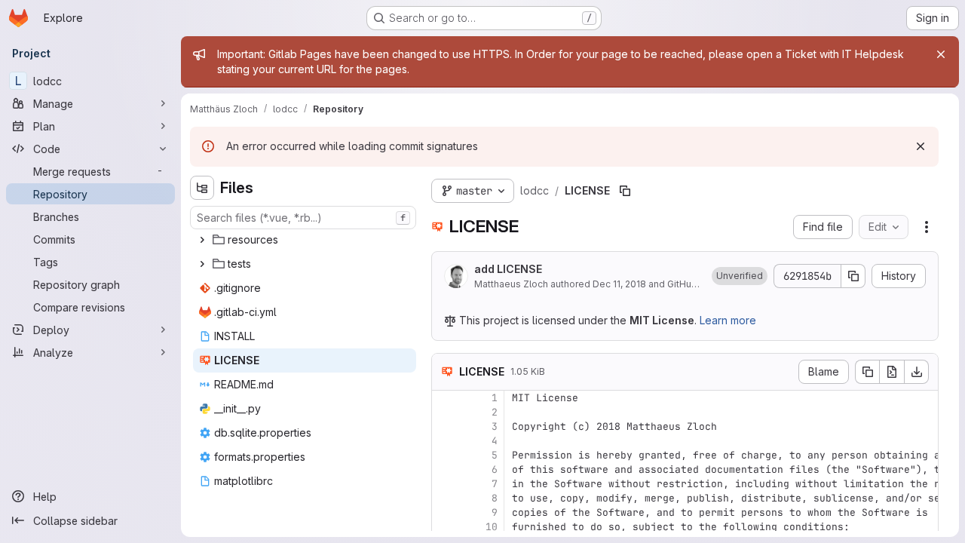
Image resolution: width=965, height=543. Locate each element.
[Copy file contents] (867, 372)
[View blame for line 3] (445, 426)
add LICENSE (508, 268)
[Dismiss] (920, 146)
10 (492, 526)
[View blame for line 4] (445, 441)
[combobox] (303, 217)
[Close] (941, 54)
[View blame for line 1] (445, 398)
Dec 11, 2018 (619, 284)
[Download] (917, 372)
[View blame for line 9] (445, 512)
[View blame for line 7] (445, 484)
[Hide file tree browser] (202, 188)
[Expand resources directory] (202, 240)
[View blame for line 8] (445, 498)
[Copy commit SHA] (853, 276)
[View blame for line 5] (445, 455)
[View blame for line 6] (445, 469)
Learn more (728, 320)
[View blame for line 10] (445, 527)
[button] (739, 276)
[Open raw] (892, 372)
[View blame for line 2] (445, 412)
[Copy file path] (625, 191)
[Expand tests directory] (202, 264)
